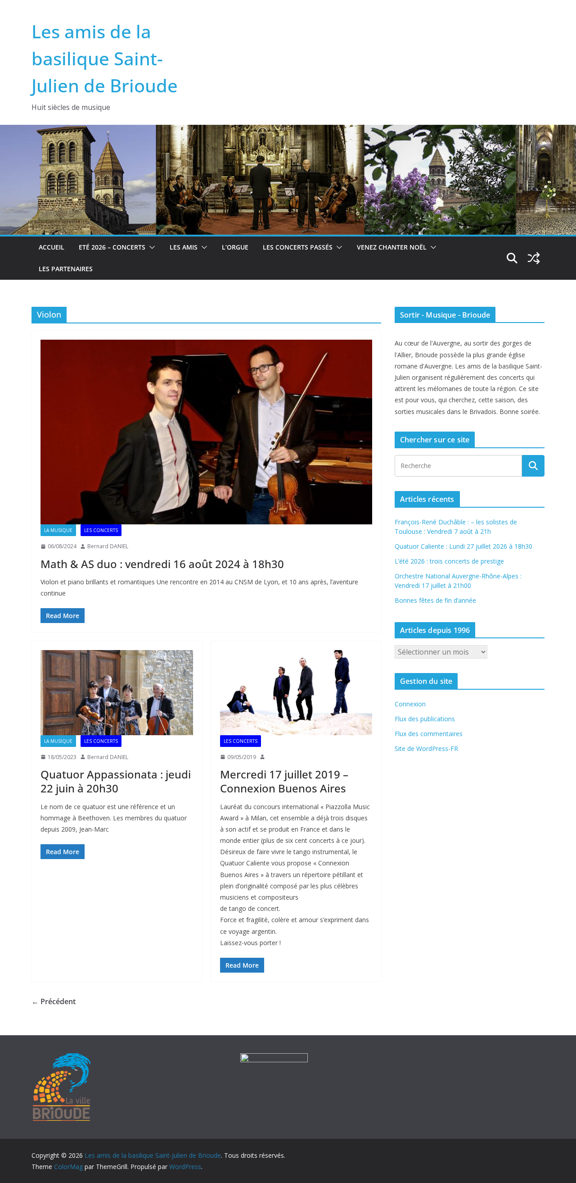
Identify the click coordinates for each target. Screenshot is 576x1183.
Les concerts (101, 530)
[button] (150, 247)
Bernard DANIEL (107, 546)
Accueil (51, 247)
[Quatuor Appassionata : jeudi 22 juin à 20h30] (116, 692)
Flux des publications (425, 718)
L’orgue (235, 247)
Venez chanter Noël (392, 247)
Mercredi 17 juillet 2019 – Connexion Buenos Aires (284, 781)
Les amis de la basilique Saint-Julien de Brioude (105, 58)
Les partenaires (66, 268)
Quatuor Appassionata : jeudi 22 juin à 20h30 (115, 781)
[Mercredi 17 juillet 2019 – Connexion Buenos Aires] (296, 692)
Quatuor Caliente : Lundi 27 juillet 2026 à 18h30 (463, 546)
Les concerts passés (298, 247)
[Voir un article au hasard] (533, 258)
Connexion (410, 704)
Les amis (184, 247)
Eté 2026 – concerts (112, 247)
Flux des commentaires (429, 733)
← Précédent (54, 1001)
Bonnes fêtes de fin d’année (435, 600)
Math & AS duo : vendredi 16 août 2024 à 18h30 (162, 563)
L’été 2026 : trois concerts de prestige (449, 561)
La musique (58, 530)
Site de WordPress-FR (426, 748)
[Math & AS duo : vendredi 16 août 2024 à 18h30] (206, 432)
